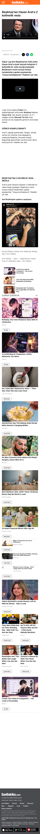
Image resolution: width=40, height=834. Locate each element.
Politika (25, 806)
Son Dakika (5, 803)
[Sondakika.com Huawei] (33, 830)
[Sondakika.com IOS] (7, 830)
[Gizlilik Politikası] (17, 822)
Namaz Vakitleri (7, 808)
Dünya (22, 803)
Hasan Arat (6, 115)
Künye (20, 800)
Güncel (14, 803)
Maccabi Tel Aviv (21, 117)
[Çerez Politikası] (7, 824)
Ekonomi (30, 803)
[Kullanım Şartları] (6, 822)
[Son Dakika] (20, 2)
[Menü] (3, 2)
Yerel (18, 806)
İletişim (15, 800)
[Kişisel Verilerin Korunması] (20, 824)
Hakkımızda (5, 800)
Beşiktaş (27, 112)
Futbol (20, 110)
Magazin (11, 806)
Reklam (11, 800)
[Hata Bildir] (16, 825)
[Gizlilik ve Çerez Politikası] (30, 822)
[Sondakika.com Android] (20, 830)
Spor (3, 806)
